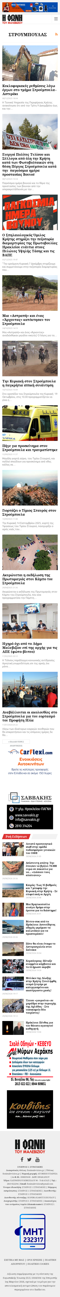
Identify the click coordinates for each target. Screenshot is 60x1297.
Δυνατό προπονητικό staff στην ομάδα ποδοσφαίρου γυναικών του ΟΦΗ (40, 848)
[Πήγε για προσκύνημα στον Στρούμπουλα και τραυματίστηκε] (30, 423)
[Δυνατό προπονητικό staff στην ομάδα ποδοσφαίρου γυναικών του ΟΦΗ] (13, 849)
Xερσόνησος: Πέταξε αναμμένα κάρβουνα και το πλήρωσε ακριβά (41, 964)
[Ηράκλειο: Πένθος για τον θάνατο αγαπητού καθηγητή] (13, 1028)
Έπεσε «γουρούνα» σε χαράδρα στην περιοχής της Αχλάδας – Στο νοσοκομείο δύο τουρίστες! (41, 1006)
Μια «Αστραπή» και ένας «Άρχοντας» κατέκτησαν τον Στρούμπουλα (26, 319)
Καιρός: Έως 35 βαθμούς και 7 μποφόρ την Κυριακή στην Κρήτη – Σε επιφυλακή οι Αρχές (42, 889)
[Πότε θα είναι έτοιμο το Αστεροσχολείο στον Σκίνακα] (13, 949)
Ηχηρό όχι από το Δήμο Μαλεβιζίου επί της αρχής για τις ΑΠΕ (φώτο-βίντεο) (29, 647)
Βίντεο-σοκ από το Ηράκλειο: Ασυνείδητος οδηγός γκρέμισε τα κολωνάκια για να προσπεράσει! (40, 927)
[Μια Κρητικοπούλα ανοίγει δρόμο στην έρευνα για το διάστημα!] (13, 910)
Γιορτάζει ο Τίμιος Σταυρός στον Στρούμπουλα (29, 512)
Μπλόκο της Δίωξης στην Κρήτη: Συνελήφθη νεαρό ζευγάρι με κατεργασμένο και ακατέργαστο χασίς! (41, 984)
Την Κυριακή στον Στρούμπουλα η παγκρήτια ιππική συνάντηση (29, 383)
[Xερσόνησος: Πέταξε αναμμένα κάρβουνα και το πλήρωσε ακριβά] (13, 966)
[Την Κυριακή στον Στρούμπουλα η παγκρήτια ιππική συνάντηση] (30, 358)
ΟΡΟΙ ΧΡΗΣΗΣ (34, 1259)
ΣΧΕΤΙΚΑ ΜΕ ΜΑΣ (14, 1259)
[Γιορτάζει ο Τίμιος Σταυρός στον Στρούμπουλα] (30, 487)
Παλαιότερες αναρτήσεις (16, 742)
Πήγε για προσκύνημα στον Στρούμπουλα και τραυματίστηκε (30, 447)
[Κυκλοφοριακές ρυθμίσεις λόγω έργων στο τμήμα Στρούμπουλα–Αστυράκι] (30, 63)
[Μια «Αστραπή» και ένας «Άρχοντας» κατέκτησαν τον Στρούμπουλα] (30, 293)
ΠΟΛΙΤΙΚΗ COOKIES (38, 1263)
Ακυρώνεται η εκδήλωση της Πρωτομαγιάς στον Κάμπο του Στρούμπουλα (27, 579)
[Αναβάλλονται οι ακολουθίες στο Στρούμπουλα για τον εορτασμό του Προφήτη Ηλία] (30, 689)
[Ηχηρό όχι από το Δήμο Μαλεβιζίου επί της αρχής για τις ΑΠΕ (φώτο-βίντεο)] (30, 621)
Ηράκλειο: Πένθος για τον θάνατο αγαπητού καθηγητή (39, 1025)
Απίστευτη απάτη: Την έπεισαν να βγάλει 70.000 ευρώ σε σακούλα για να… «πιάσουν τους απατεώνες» (41, 869)
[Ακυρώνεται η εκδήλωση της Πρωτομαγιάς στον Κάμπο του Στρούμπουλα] (30, 552)
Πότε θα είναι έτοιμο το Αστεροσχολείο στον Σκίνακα (40, 946)
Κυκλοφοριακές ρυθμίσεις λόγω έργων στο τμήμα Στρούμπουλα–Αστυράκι (29, 89)
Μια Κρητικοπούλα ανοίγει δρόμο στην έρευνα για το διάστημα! (41, 907)
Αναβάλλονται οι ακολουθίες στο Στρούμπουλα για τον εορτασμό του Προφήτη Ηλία (29, 716)
